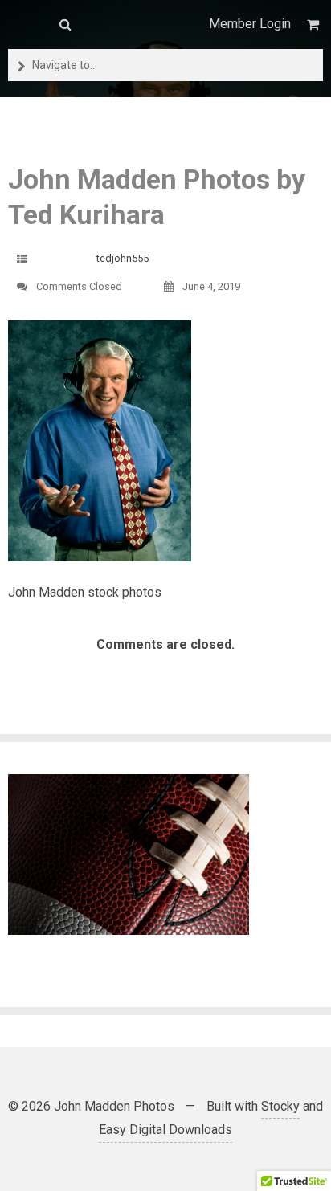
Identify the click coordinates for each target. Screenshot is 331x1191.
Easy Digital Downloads (165, 1129)
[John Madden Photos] (25, 24)
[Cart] (315, 24)
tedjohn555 (122, 258)
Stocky (280, 1106)
